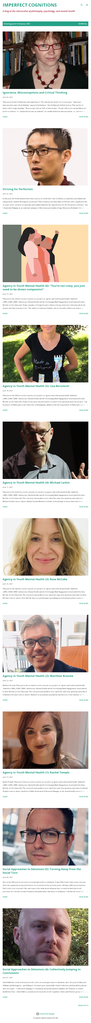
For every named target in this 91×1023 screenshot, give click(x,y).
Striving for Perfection (18, 189)
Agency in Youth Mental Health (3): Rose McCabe (35, 579)
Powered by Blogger (47, 1014)
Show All (82, 24)
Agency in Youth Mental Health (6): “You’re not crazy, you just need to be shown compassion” (44, 287)
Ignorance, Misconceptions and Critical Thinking (35, 92)
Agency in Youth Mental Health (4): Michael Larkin (36, 482)
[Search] (81, 4)
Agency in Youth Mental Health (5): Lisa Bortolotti (36, 386)
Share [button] (5, 117)
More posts (83, 1005)
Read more (83, 117)
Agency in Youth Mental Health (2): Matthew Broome (38, 676)
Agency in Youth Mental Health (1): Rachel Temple (36, 772)
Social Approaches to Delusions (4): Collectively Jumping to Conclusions (42, 971)
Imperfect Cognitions (30, 5)
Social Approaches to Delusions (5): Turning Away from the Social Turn (42, 870)
